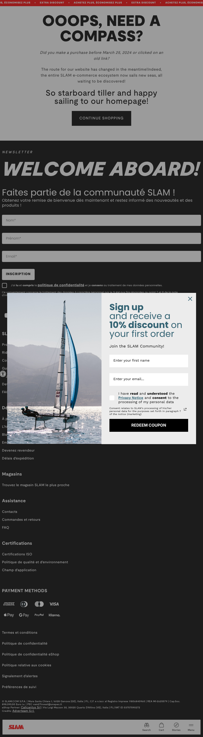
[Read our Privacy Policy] (185, 409)
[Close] (190, 299)
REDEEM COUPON (148, 425)
